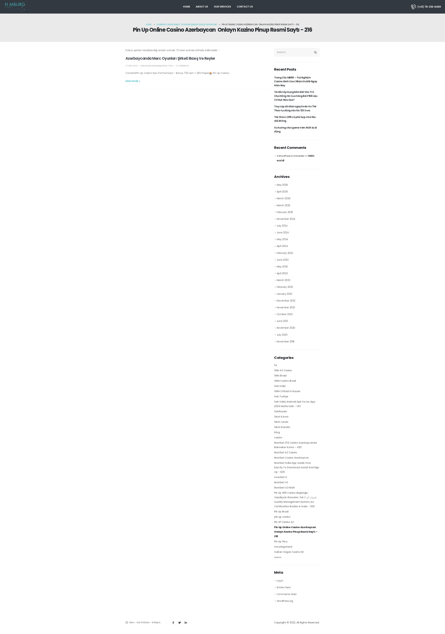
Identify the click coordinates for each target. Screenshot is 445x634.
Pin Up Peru (280, 541)
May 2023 (282, 266)
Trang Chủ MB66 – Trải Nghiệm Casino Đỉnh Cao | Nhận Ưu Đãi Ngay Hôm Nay (295, 81)
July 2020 (282, 334)
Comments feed (286, 594)
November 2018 (285, 341)
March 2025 (283, 205)
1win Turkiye (281, 396)
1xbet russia (281, 422)
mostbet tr (280, 477)
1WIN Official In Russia (287, 391)
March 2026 (283, 198)
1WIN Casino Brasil (285, 381)
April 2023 (282, 273)
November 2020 (286, 328)
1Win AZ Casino (283, 370)
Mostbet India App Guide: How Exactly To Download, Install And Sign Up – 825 (296, 467)
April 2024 (282, 246)
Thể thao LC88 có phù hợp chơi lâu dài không (294, 119)
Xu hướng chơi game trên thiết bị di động (295, 129)
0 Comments (182, 65)
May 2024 (282, 239)
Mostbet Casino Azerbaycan (291, 457)
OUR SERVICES (222, 6)
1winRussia (280, 411)
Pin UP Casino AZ (284, 522)
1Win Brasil (280, 375)
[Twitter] (179, 622)
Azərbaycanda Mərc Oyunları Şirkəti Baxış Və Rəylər (170, 58)
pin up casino (282, 517)
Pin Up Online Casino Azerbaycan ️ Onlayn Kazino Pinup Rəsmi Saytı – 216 (295, 531)
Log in (280, 580)
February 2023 (285, 287)
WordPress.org (285, 601)
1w (275, 365)
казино (277, 557)
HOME (186, 6)
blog (277, 432)
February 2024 (285, 253)
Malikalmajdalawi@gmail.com (156, 65)
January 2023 (284, 294)
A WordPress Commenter (291, 156)
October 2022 (285, 314)
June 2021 (282, 321)
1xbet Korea (281, 416)
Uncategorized (283, 546)
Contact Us (245, 6)
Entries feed (283, 587)
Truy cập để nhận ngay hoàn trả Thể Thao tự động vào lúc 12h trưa (295, 108)
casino (278, 437)
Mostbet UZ (281, 482)
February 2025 (285, 212)
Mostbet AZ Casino (285, 452)
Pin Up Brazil (281, 511)
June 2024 (283, 232)
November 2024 (286, 219)
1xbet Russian (282, 427)
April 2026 (282, 191)
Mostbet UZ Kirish (284, 487)
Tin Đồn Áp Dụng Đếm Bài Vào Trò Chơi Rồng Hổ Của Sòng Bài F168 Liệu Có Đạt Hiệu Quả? (295, 96)
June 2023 (283, 260)
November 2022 (286, 307)
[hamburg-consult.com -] (15, 7)
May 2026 (282, 185)
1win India (280, 386)
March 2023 (283, 280)
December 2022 (286, 300)
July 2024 (282, 225)
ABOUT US (202, 6)
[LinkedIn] (186, 622)
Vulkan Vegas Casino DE (289, 552)
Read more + (133, 81)
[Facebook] (173, 622)
